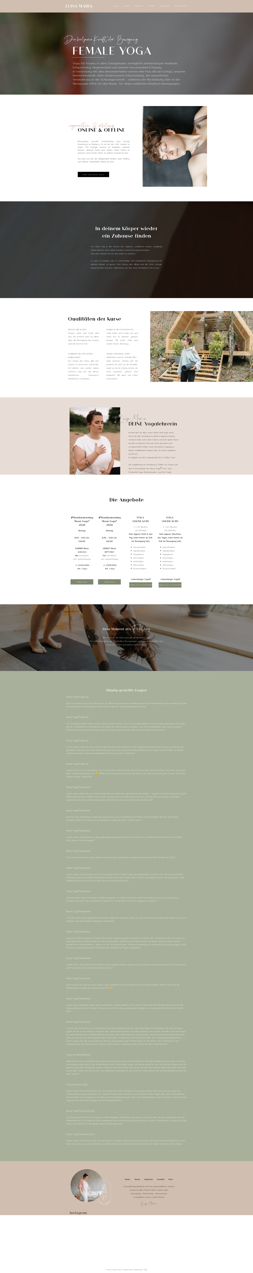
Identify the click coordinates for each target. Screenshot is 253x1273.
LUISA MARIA (79, 5)
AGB (145, 1269)
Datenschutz (128, 1269)
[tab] (126, 922)
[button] (138, 6)
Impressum (138, 1269)
